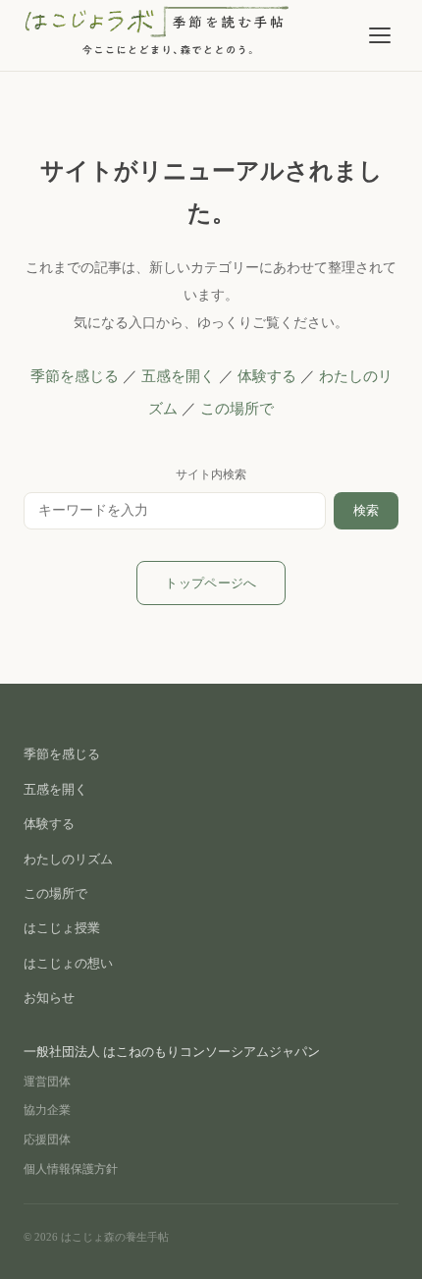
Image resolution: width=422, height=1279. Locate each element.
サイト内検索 (211, 474)
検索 (366, 510)
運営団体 (47, 1081)
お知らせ (49, 997)
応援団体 (47, 1139)
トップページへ (211, 583)
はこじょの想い (68, 963)
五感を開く (178, 376)
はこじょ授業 (62, 927)
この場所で (237, 409)
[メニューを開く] (379, 35)
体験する (266, 376)
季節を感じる (74, 376)
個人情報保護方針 (71, 1169)
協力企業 (47, 1110)
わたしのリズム (68, 859)
